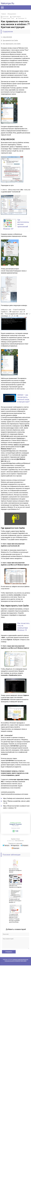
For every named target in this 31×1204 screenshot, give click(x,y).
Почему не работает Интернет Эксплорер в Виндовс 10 (15, 900)
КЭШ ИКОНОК (6, 37)
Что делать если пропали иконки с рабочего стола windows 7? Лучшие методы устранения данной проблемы (14, 918)
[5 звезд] (14, 840)
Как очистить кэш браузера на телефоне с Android (15, 870)
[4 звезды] (12, 840)
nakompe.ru (7, 3)
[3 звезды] (11, 840)
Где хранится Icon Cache (9, 40)
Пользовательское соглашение (12, 961)
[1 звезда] (8, 840)
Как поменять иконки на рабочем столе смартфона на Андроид (15, 885)
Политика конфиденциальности (20, 959)
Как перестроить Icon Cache (10, 44)
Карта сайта (23, 961)
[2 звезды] (9, 840)
